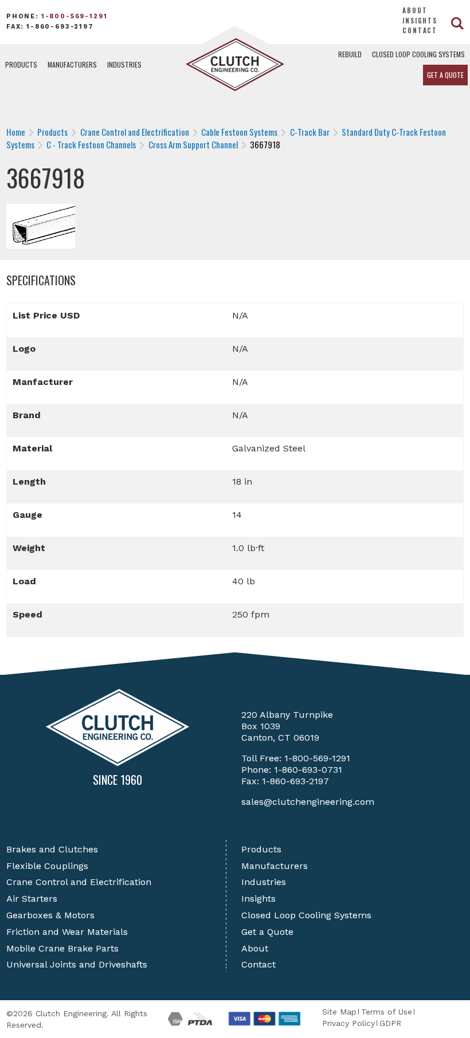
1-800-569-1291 (74, 16)
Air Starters (31, 898)
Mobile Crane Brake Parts (62, 948)
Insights (419, 20)
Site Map (339, 1011)
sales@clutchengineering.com (307, 801)
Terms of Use (386, 1011)
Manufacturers (72, 64)
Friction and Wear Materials (67, 931)
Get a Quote (445, 75)
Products (21, 64)
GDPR (390, 1023)
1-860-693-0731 (308, 769)
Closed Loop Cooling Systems (418, 54)
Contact (419, 30)
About (414, 10)
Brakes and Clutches (52, 849)
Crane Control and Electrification (78, 881)
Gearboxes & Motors (50, 915)
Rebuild (350, 54)
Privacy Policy (348, 1023)
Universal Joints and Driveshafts (76, 964)
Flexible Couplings (47, 865)
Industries (124, 64)
